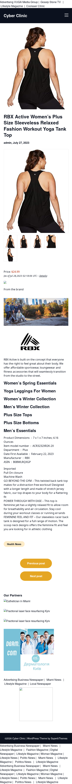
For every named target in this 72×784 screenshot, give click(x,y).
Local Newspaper (40, 684)
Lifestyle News (8, 758)
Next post (36, 576)
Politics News (23, 762)
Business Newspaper (30, 680)
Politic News (27, 758)
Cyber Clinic (15, 15)
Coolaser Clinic (35, 6)
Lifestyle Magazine (12, 6)
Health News (14, 544)
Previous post (36, 563)
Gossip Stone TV (51, 2)
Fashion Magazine (37, 750)
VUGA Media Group (26, 2)
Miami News (54, 680)
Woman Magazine (51, 754)
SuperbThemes (59, 738)
